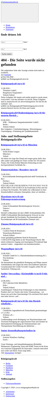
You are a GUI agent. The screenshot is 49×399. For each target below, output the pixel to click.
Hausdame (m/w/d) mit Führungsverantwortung (13, 197)
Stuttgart (9, 374)
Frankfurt (9, 366)
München (9, 370)
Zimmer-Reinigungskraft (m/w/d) (17, 224)
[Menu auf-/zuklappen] (20, 12)
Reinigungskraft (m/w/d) (13, 83)
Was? (25, 42)
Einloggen (9, 29)
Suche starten (7, 54)
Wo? (25, 49)
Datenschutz (10, 396)
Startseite (7, 75)
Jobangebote (9, 353)
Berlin (8, 363)
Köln (8, 372)
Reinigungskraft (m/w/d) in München (19, 145)
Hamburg (9, 368)
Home (8, 25)
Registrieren (10, 27)
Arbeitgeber (10, 392)
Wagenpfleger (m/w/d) (11, 249)
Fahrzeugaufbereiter (13, 383)
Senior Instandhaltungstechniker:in (18, 330)
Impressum (10, 394)
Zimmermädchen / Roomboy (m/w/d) (19, 169)
